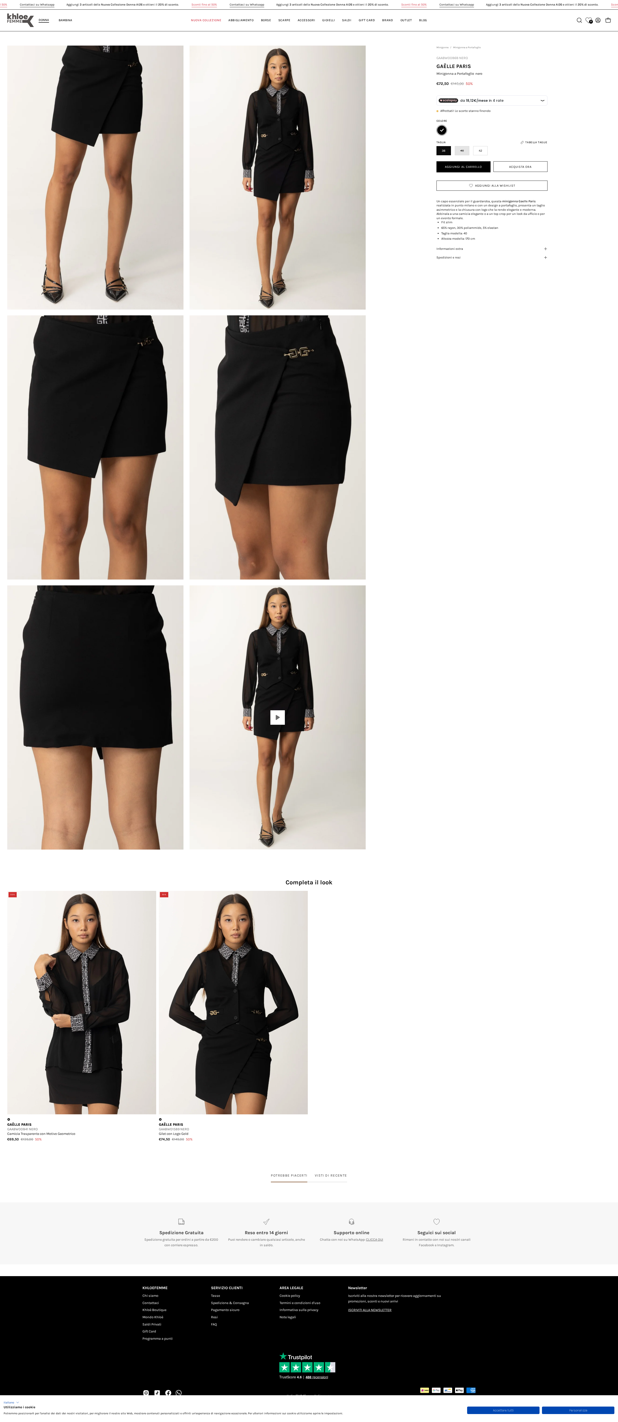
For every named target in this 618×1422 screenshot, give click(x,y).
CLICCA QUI (374, 1240)
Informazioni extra (449, 249)
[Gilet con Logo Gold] (233, 1002)
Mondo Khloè (152, 1317)
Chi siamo (150, 1296)
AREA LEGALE (291, 1288)
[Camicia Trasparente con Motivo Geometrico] (81, 1002)
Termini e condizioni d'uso (300, 1303)
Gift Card (149, 1331)
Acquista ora (520, 167)
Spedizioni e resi (448, 257)
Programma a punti (157, 1339)
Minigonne (442, 47)
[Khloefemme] (20, 20)
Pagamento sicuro (225, 1310)
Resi (214, 1317)
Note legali (288, 1317)
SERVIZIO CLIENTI (227, 1288)
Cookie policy (290, 1296)
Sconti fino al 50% (204, 4)
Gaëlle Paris (453, 66)
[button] (11, 1402)
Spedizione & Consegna (230, 1303)
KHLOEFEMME (155, 1288)
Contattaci (150, 1303)
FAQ (214, 1324)
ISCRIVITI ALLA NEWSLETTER (370, 1310)
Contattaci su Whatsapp (37, 4)
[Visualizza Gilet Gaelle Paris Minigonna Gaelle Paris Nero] (278, 717)
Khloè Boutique (154, 1310)
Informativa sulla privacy (299, 1310)
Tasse (215, 1296)
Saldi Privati (151, 1324)
